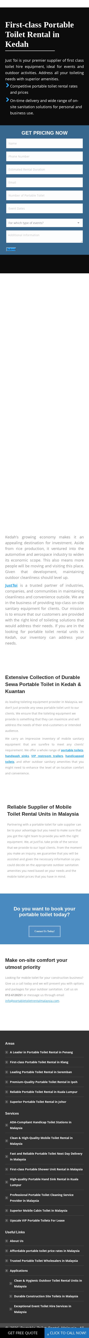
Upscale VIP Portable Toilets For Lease (37, 1220)
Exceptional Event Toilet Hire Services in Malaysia (42, 1309)
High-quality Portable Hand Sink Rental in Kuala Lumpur (44, 1182)
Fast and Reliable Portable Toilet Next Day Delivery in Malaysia (46, 1156)
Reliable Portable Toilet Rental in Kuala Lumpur (43, 1092)
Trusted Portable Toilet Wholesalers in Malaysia (44, 1261)
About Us (16, 1241)
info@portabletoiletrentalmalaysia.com (32, 1001)
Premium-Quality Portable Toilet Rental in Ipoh (43, 1082)
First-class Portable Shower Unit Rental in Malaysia (46, 1169)
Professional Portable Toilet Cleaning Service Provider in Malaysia (41, 1198)
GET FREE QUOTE (23, 1332)
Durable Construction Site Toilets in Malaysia (46, 1296)
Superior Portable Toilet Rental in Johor (38, 1102)
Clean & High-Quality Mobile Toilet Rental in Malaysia (41, 1141)
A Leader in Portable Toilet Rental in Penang (41, 1052)
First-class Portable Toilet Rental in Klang (39, 1062)
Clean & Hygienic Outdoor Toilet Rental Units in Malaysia (48, 1283)
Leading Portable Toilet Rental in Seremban (41, 1072)
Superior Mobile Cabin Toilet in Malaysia (38, 1210)
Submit (11, 249)
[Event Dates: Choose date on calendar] (78, 209)
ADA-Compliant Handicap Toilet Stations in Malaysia (40, 1125)
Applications (19, 1271)
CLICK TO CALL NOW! (68, 1332)
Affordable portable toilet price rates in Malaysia (44, 1251)
